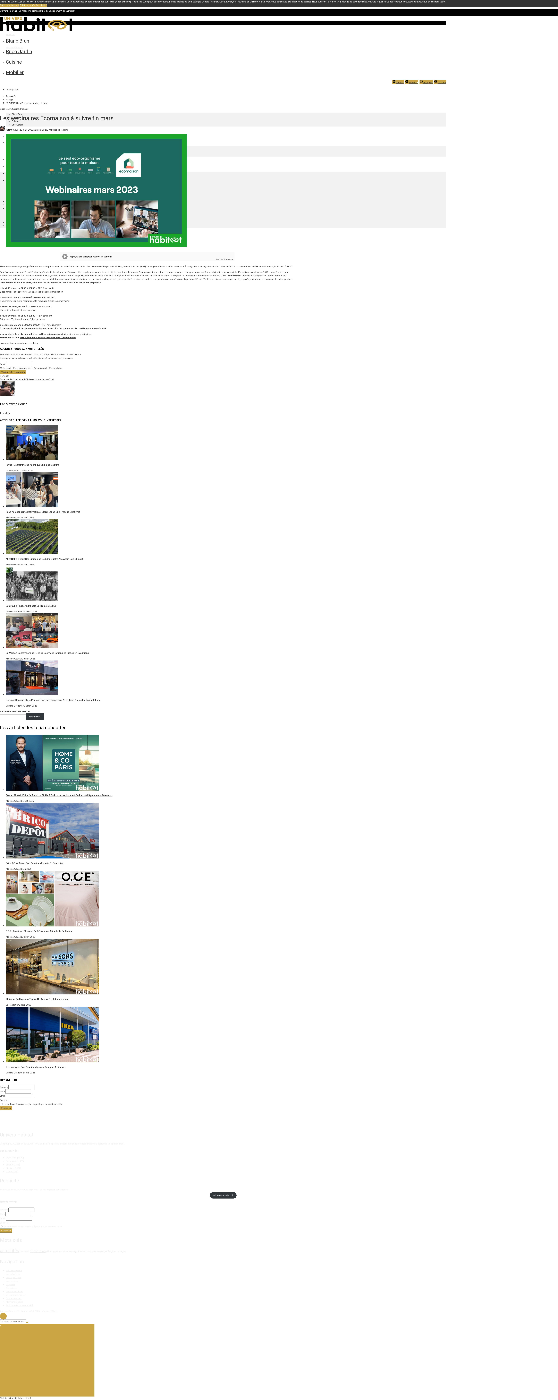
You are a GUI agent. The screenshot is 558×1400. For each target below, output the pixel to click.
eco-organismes (8, 343)
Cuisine (14, 62)
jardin (94, 1251)
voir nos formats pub (223, 1195)
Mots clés (5, 368)
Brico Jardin (19, 51)
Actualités (11, 96)
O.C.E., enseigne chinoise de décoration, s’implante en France (39, 931)
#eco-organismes (21, 368)
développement (54, 1251)
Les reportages (13, 1277)
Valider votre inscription (13, 372)
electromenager (70, 1251)
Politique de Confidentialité (33, 5)
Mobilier (15, 72)
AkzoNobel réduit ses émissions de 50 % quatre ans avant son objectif (44, 559)
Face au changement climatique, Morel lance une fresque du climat (43, 512)
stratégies (120, 1251)
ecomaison (21, 343)
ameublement (24, 1252)
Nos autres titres (14, 1291)
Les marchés (12, 1281)
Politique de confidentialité (19, 1305)
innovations (84, 1251)
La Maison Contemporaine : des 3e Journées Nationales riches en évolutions (47, 653)
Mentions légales (14, 47)
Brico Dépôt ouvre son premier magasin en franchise (34, 863)
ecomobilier (32, 343)
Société (4, 1100)
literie (99, 1252)
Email (2, 364)
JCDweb (54, 1311)
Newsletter (12, 1288)
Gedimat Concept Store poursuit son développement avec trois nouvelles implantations (53, 700)
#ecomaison (39, 368)
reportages (108, 1251)
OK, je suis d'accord (9, 5)
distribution (38, 1251)
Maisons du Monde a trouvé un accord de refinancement (37, 999)
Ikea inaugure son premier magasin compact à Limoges (36, 1067)
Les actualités (13, 1274)
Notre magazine (14, 1270)
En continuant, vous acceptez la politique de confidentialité (32, 1104)
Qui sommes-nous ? (15, 1295)
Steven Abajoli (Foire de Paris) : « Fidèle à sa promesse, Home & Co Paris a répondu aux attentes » (59, 795)
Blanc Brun (17, 41)
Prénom (4, 1087)
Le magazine (12, 89)
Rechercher (34, 716)
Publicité (10, 34)
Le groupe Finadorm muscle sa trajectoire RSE (31, 606)
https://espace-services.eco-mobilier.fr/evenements (48, 337)
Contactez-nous (14, 1298)
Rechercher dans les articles (15, 711)
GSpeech (229, 259)
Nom (2, 1091)
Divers (12, 1171)
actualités (9, 1251)
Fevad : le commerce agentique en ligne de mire (32, 465)
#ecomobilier (55, 368)
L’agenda (10, 1284)
